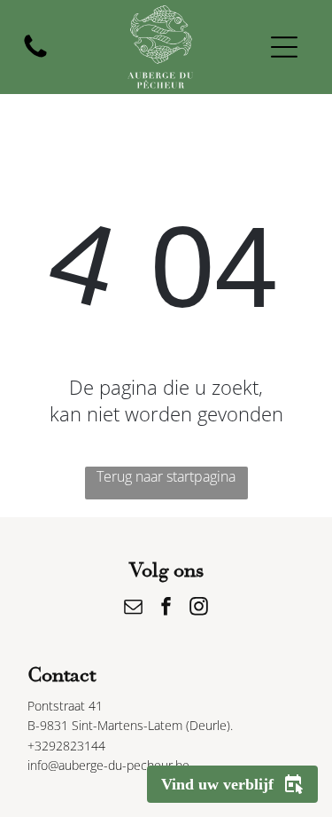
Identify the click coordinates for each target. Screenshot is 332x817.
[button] (232, 784)
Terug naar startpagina (166, 476)
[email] (134, 608)
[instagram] (199, 608)
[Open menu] (284, 47)
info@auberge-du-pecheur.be (108, 765)
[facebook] (166, 608)
